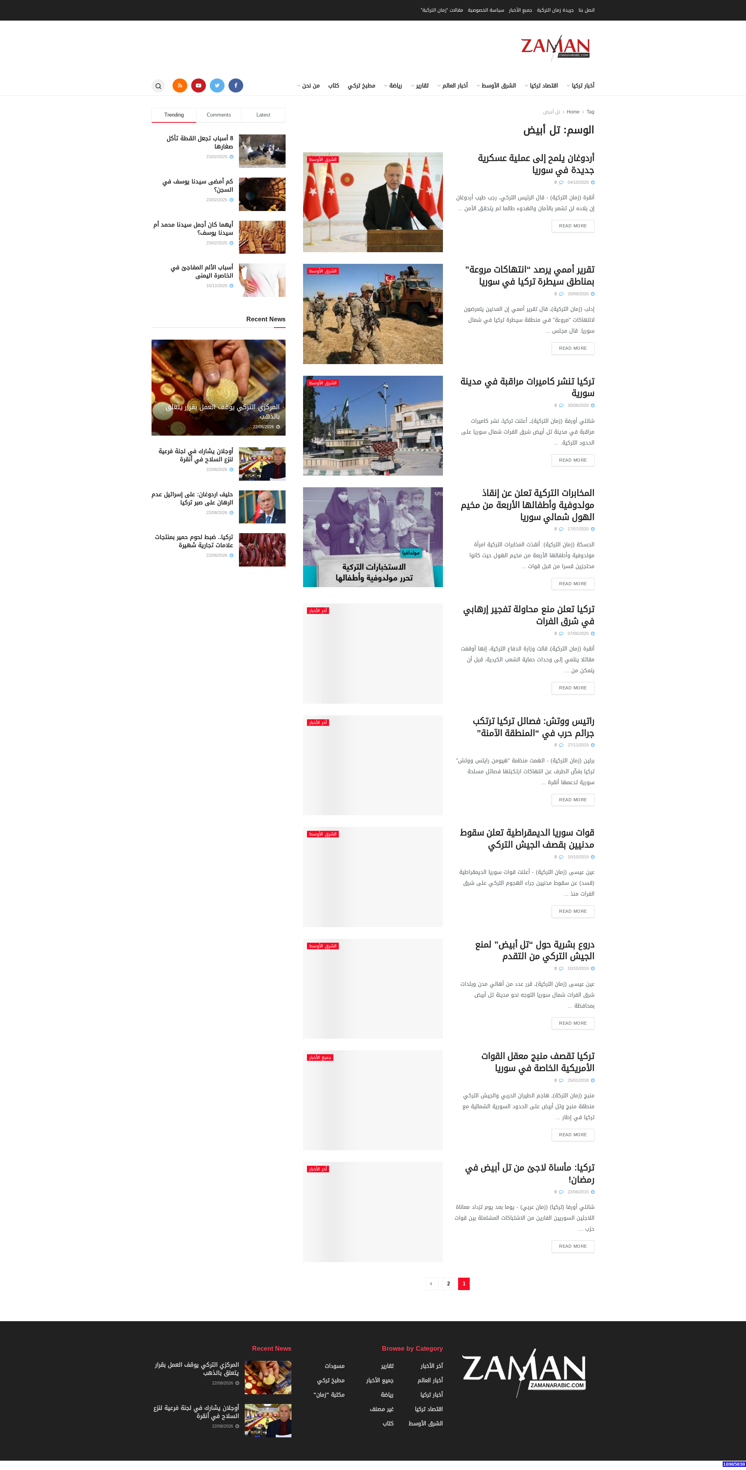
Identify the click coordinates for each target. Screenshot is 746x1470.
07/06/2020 (579, 634)
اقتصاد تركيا (544, 85)
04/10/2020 (579, 182)
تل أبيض (551, 112)
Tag (590, 112)
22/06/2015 (579, 1192)
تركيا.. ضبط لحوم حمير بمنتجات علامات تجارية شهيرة (194, 541)
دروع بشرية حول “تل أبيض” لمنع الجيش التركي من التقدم (534, 950)
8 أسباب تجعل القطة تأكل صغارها (200, 142)
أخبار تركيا (583, 85)
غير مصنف (382, 1409)
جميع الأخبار (520, 10)
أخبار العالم (455, 85)
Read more (573, 226)
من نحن (311, 85)
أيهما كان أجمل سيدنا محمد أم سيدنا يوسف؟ (193, 228)
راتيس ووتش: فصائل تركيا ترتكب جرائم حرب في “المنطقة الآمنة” (533, 727)
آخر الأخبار (318, 610)
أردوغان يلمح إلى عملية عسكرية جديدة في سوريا (536, 164)
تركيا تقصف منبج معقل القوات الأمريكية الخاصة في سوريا (537, 1062)
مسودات (335, 1366)
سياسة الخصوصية (486, 10)
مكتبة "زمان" (329, 1395)
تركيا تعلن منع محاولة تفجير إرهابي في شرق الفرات (528, 615)
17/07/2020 (579, 529)
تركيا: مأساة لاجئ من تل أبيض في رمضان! (529, 1174)
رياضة (395, 85)
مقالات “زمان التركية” (442, 10)
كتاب (333, 85)
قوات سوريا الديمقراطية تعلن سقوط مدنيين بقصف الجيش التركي (527, 839)
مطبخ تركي (361, 85)
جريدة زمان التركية (555, 10)
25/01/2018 (579, 1080)
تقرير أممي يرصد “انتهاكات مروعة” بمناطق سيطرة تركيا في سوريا (529, 276)
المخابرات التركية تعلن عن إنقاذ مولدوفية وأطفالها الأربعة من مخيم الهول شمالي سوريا (527, 505)
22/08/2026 (264, 427)
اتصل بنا (586, 10)
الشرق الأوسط (499, 85)
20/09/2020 (579, 294)
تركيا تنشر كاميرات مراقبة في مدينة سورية (527, 387)
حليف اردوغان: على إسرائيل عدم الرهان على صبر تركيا (192, 498)
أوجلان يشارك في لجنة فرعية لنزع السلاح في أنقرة (196, 455)
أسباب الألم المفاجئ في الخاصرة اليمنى (202, 271)
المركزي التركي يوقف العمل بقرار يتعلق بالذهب (223, 411)
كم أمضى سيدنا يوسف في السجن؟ (197, 185)
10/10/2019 (579, 857)
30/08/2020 (579, 405)
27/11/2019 (579, 745)
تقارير (422, 85)
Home (573, 112)
